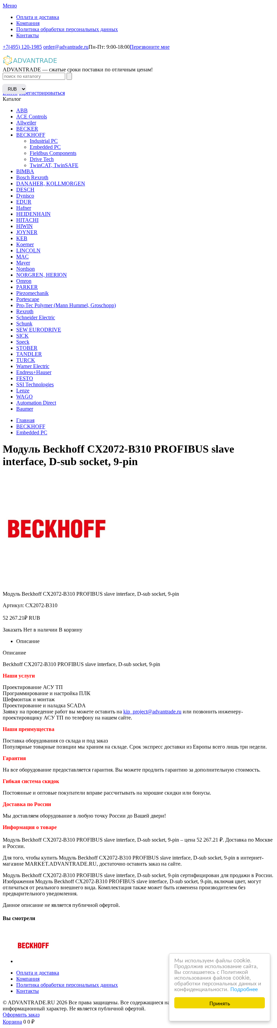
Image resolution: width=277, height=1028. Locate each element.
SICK (22, 336)
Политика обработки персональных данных (67, 29)
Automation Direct (36, 403)
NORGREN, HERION (41, 275)
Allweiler (26, 122)
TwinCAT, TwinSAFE (54, 165)
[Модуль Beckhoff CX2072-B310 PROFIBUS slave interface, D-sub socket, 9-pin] (33, 961)
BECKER (27, 129)
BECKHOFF (30, 135)
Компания (28, 23)
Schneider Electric (35, 317)
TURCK (25, 360)
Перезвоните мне (150, 47)
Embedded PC (45, 147)
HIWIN (24, 226)
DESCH (25, 189)
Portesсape (27, 299)
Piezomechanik (32, 293)
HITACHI (27, 220)
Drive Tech (42, 159)
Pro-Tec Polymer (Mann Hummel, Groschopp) (66, 305)
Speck (22, 342)
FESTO (24, 378)
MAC (22, 256)
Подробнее (244, 988)
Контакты (27, 35)
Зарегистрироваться (42, 93)
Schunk (24, 323)
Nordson (25, 269)
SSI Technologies (35, 384)
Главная (25, 420)
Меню (10, 5)
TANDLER (29, 354)
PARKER (27, 287)
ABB (22, 110)
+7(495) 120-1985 (22, 47)
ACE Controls (31, 116)
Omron (23, 281)
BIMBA (25, 171)
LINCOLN (28, 250)
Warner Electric (32, 366)
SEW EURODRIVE (38, 330)
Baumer (24, 409)
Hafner (23, 208)
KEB (21, 238)
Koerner (25, 244)
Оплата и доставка (37, 17)
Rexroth (24, 311)
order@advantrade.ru (66, 47)
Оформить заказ (21, 1015)
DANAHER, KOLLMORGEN (50, 183)
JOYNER (26, 232)
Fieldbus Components (53, 153)
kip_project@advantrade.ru (152, 711)
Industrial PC (44, 141)
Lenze (22, 390)
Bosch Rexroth (32, 177)
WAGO (24, 396)
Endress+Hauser (33, 372)
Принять (219, 1003)
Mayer (23, 263)
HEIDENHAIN (33, 214)
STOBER (26, 348)
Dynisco (25, 196)
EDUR (23, 202)
